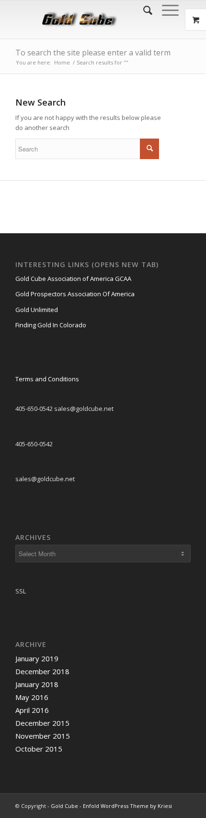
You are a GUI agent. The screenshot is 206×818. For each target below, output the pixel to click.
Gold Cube (64, 805)
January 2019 (36, 658)
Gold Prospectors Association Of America (75, 294)
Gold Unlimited (36, 309)
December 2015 (42, 723)
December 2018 (42, 671)
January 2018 (36, 684)
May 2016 (31, 697)
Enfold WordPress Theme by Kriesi (127, 805)
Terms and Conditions (47, 379)
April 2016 (32, 710)
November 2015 (42, 736)
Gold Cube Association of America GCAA (73, 278)
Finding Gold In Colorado (50, 325)
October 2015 (38, 748)
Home (62, 62)
